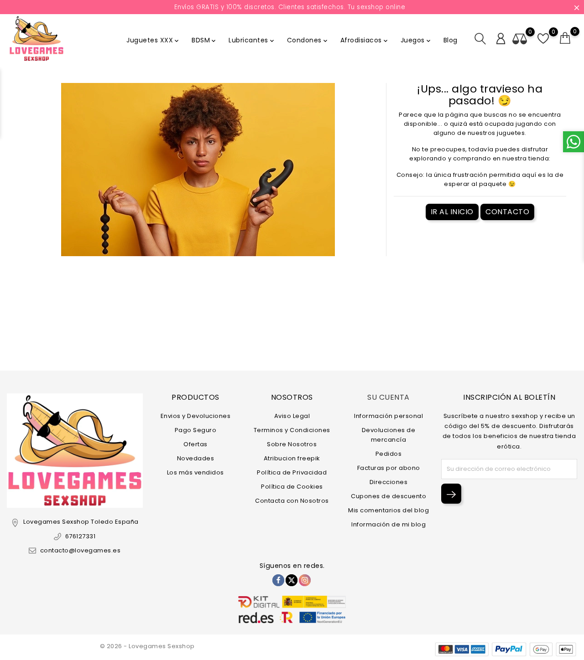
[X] (291, 580)
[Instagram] (305, 580)
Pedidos (388, 453)
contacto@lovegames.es (80, 550)
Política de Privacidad (292, 472)
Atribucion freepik (292, 458)
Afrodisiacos (364, 40)
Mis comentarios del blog (388, 510)
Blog (450, 40)
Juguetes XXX (153, 40)
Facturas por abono (388, 468)
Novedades (195, 458)
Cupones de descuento (388, 496)
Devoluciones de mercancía (389, 435)
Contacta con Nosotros (292, 500)
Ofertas (195, 444)
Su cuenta (388, 397)
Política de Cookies (292, 486)
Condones (308, 40)
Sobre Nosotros (292, 444)
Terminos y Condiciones (292, 430)
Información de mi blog (388, 524)
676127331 (80, 536)
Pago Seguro (196, 430)
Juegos (416, 40)
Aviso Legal (292, 416)
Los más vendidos (195, 472)
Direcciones (389, 482)
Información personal (388, 416)
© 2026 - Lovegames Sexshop (147, 646)
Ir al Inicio (452, 211)
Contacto (507, 211)
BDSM (204, 40)
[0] (565, 38)
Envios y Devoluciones (196, 416)
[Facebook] (278, 580)
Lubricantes (252, 40)
